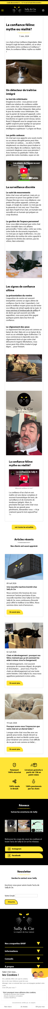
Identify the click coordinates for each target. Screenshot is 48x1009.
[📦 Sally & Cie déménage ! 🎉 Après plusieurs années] (37, 826)
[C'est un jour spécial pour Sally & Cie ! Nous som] (11, 826)
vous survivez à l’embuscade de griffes (22, 310)
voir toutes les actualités (24, 527)
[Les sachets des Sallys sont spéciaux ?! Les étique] (24, 826)
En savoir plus (15, 612)
